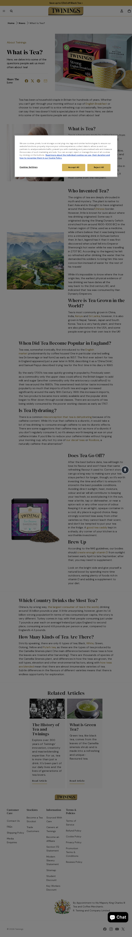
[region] (66, 156)
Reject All (99, 167)
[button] (125, 470)
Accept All (73, 167)
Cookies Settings (28, 167)
